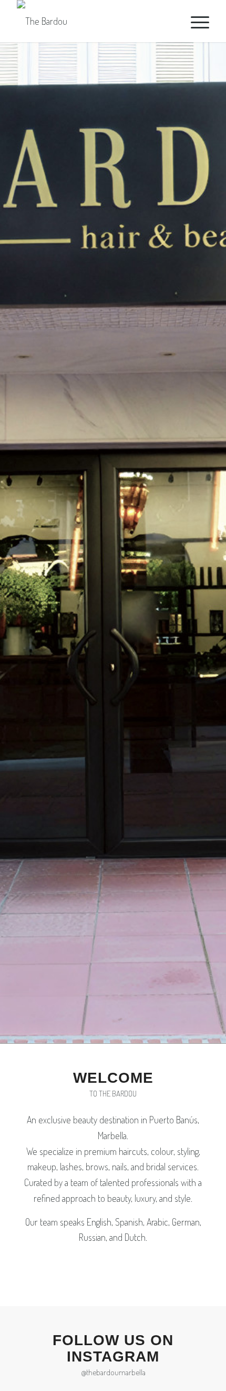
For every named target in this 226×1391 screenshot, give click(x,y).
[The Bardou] (93, 21)
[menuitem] (194, 21)
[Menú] (194, 21)
